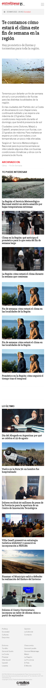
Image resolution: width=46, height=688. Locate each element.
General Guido (7, 651)
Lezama (5, 666)
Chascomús (29, 645)
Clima (4, 165)
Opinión (27, 629)
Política (5, 629)
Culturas (5, 635)
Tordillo (5, 648)
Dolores (5, 645)
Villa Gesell (6, 660)
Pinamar (5, 657)
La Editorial (28, 632)
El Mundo (28, 666)
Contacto (28, 635)
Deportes (5, 637)
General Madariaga (31, 651)
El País (26, 663)
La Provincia (29, 660)
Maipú (26, 654)
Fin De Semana (15, 165)
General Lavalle (30, 648)
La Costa (5, 654)
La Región (28, 657)
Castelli (5, 663)
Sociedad (27, 12)
